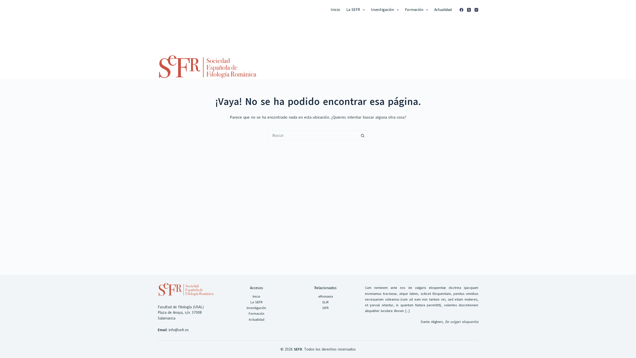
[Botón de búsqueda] (363, 135)
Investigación (382, 9)
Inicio (335, 9)
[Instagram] (476, 10)
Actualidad (443, 9)
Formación (414, 9)
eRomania (325, 296)
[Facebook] (461, 10)
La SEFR (353, 9)
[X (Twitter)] (469, 10)
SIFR (325, 308)
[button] (364, 10)
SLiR (325, 302)
